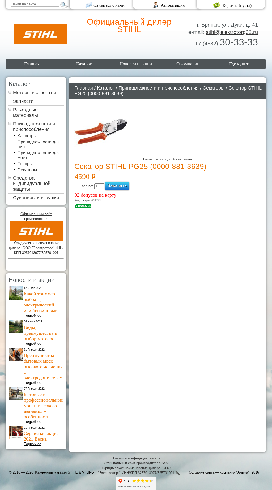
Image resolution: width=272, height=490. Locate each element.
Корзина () (237, 5)
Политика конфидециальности (136, 458)
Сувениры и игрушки (36, 197)
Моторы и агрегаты (34, 92)
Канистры (27, 136)
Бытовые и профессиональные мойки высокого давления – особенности (43, 405)
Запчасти (23, 101)
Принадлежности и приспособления (34, 126)
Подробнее (32, 315)
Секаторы (27, 170)
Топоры (25, 163)
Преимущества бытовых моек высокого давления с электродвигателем (43, 366)
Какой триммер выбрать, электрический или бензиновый (41, 302)
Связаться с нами (109, 5)
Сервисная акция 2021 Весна (41, 436)
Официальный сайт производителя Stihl (136, 463)
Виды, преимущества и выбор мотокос (40, 333)
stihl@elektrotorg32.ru (232, 32)
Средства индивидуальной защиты (31, 183)
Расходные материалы (25, 112)
